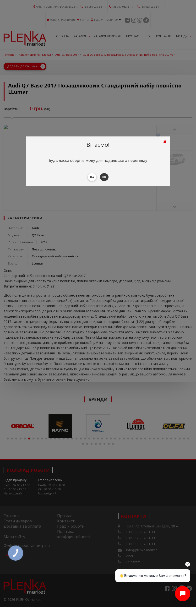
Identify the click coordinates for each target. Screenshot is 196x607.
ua (92, 177)
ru (104, 177)
